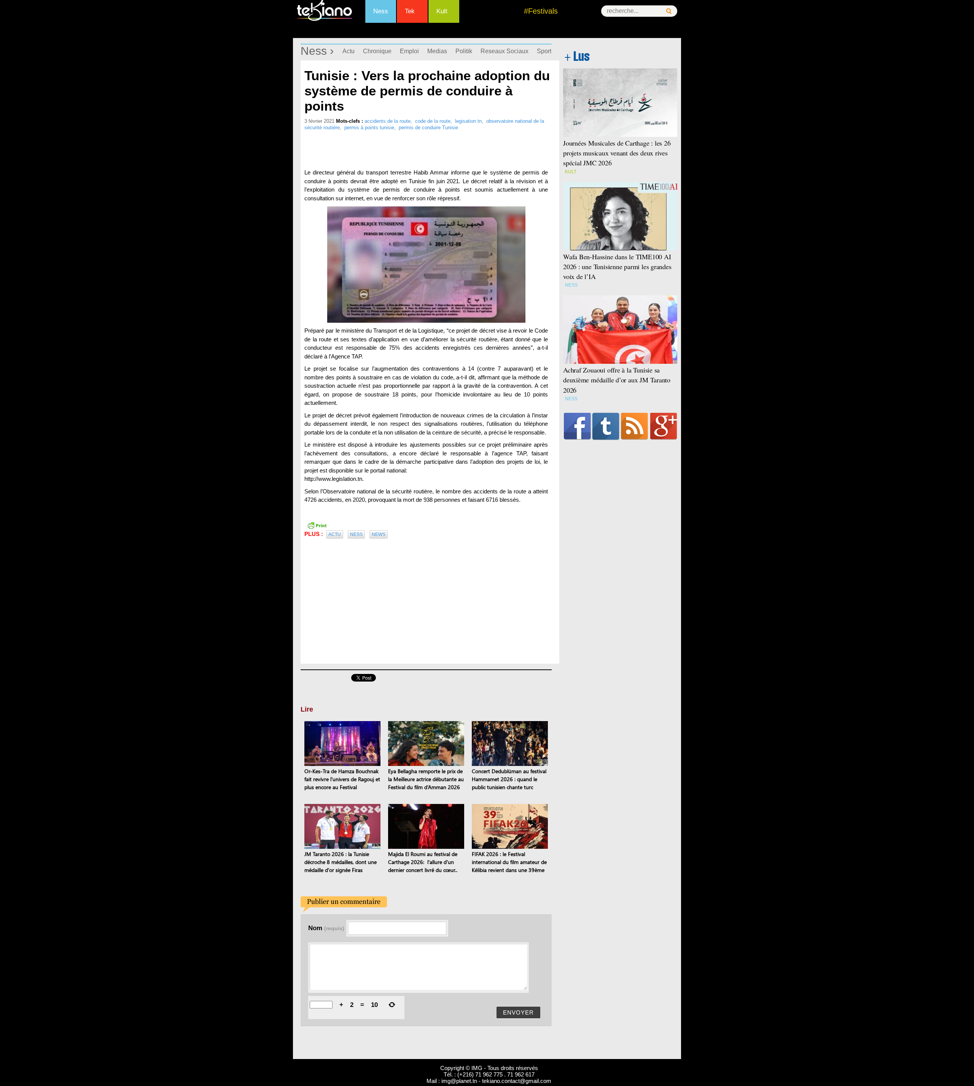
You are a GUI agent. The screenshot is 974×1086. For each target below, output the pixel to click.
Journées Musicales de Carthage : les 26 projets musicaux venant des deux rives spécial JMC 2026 (617, 152)
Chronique (377, 51)
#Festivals (541, 11)
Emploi (409, 51)
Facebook (577, 426)
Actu (348, 51)
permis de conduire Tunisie (428, 127)
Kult (441, 11)
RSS (634, 426)
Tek (410, 11)
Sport (544, 51)
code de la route (432, 121)
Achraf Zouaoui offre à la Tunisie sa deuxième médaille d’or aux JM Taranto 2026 (616, 379)
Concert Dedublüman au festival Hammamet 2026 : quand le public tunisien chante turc (509, 779)
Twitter (606, 426)
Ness (380, 11)
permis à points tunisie (369, 127)
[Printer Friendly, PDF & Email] (316, 525)
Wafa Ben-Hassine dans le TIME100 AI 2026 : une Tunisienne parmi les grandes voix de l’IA (617, 266)
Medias (437, 51)
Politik (463, 51)
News (378, 534)
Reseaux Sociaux (504, 51)
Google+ (663, 426)
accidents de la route (387, 121)
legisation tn (468, 121)
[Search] (669, 11)
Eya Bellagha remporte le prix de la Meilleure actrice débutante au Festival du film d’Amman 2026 (426, 779)
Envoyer (518, 1012)
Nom (326, 927)
